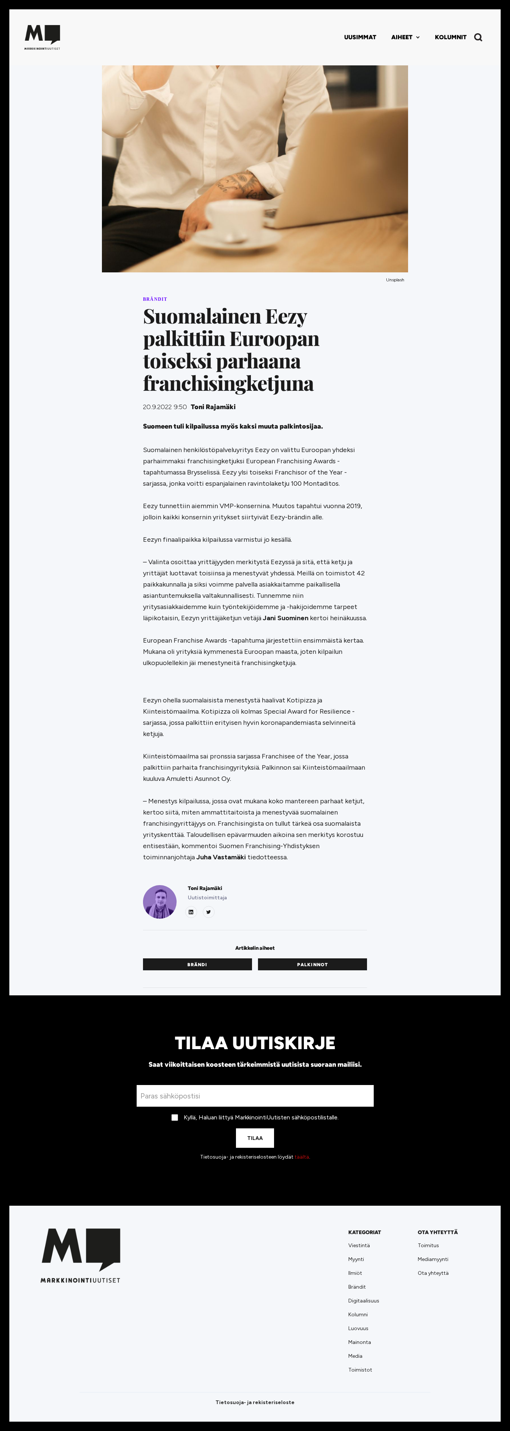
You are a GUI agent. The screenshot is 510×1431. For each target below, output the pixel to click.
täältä (302, 1157)
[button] (405, 37)
